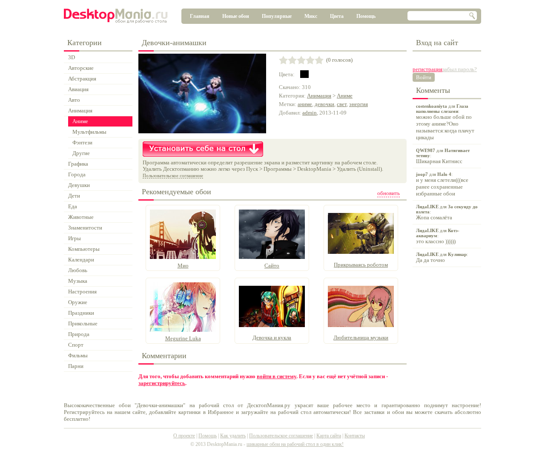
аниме (305, 104)
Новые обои (235, 16)
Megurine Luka (183, 338)
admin (309, 112)
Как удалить (233, 436)
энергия (358, 104)
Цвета (337, 16)
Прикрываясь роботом (361, 264)
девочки (324, 104)
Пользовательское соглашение (173, 175)
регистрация (427, 69)
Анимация (319, 95)
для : (445, 122)
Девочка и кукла (271, 337)
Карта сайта (328, 436)
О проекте (184, 436)
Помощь (366, 16)
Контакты (354, 436)
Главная (199, 16)
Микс (310, 16)
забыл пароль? (459, 69)
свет (342, 104)
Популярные (277, 16)
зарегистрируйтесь (161, 383)
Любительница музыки (360, 337)
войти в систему (276, 376)
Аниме (345, 95)
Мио (183, 265)
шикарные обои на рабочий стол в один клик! (295, 444)
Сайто (271, 265)
